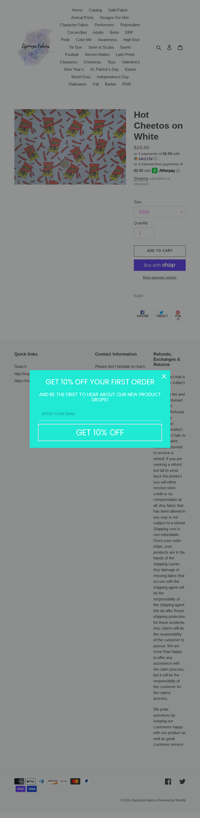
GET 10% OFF (100, 432)
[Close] (164, 376)
